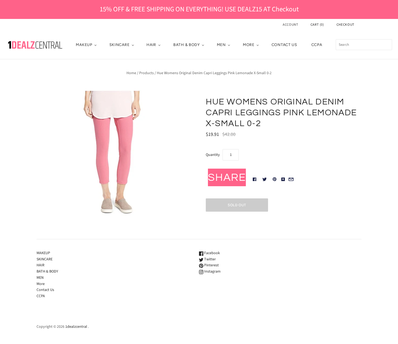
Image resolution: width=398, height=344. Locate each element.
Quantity (213, 155)
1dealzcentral (76, 326)
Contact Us (284, 44)
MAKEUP (84, 44)
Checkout (345, 24)
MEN (221, 44)
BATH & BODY (186, 44)
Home (131, 73)
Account (290, 24)
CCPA (316, 44)
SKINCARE (119, 44)
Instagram (212, 271)
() (317, 24)
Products (146, 73)
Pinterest (211, 265)
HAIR (151, 44)
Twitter (209, 259)
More (249, 44)
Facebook (211, 253)
